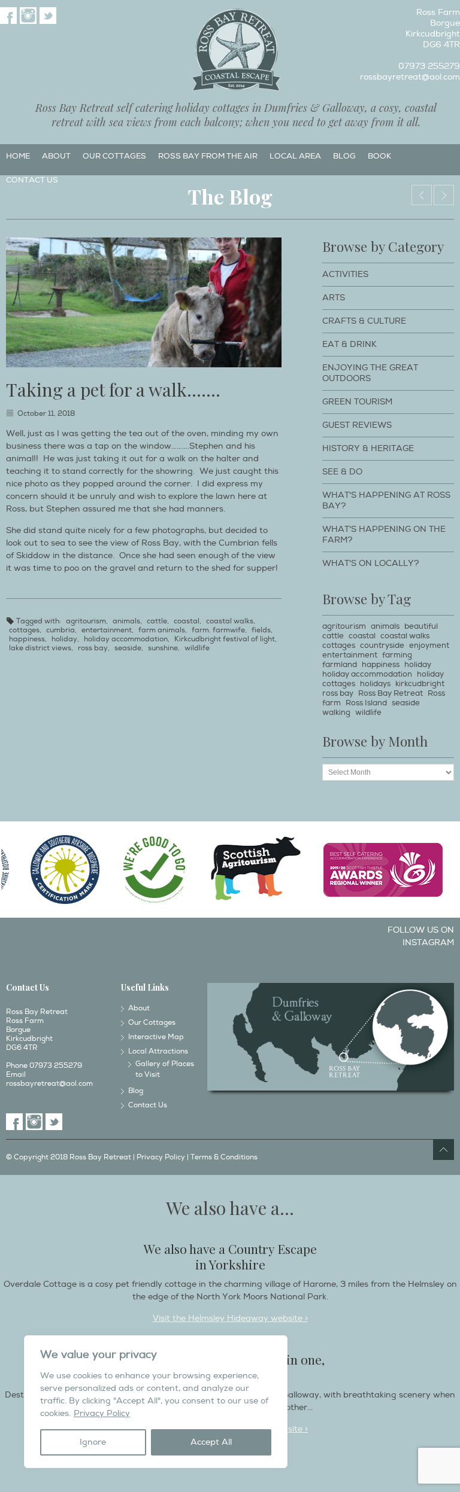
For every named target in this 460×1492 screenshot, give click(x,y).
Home (18, 156)
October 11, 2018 (46, 413)
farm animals (161, 630)
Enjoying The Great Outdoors (370, 373)
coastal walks (229, 621)
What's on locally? (370, 563)
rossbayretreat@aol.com (410, 77)
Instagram (28, 15)
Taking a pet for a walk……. (113, 389)
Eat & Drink (349, 344)
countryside (382, 645)
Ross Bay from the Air (208, 156)
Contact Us (32, 180)
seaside (127, 648)
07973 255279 (429, 66)
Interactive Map (156, 1037)
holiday (64, 639)
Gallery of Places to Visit (164, 1069)
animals (126, 621)
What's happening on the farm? (384, 534)
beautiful (421, 626)
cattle (157, 621)
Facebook (8, 15)
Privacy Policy (102, 1413)
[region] (156, 1401)
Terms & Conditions (224, 1157)
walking (336, 712)
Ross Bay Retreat (390, 693)
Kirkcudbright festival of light (224, 639)
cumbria (60, 630)
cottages (24, 630)
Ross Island (366, 703)
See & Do (342, 472)
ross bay (93, 648)
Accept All (211, 1442)
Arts (333, 298)
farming (397, 655)
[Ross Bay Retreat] (236, 50)
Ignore (93, 1442)
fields (261, 630)
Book (379, 156)
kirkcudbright (419, 684)
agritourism (86, 621)
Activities (345, 274)
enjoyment (429, 645)
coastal (186, 621)
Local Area (295, 156)
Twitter (48, 15)
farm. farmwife (218, 630)
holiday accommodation (126, 639)
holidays (375, 684)
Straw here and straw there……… (444, 195)
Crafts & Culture (364, 321)
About (56, 156)
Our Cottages (114, 156)
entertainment (106, 630)
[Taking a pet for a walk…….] (144, 302)
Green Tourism (357, 402)
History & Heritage (368, 448)
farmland (339, 664)
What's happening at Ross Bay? (386, 500)
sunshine (163, 648)
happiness (27, 639)
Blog (344, 156)
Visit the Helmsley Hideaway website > (230, 1318)
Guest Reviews (357, 425)
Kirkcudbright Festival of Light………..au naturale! (421, 195)
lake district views (40, 648)
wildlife (197, 648)
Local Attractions (158, 1051)
